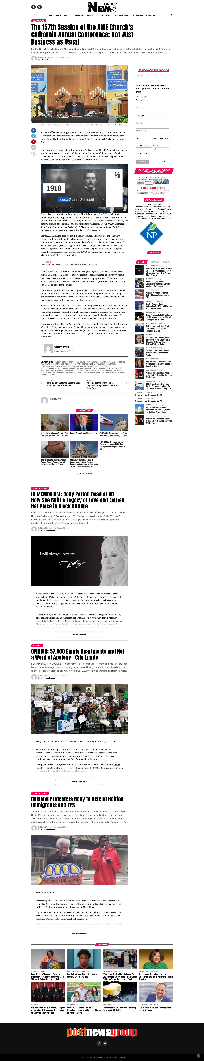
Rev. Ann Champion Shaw (86, 370)
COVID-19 (105, 366)
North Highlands (114, 368)
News (66, 15)
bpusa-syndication (48, 530)
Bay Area (77, 364)
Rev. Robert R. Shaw (93, 372)
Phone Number (141, 153)
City (137, 138)
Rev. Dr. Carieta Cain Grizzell (110, 370)
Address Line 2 (141, 131)
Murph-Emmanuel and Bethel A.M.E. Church (87, 368)
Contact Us (150, 15)
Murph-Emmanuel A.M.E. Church (55, 368)
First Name (140, 108)
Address (139, 123)
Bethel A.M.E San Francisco (94, 364)
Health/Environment (121, 15)
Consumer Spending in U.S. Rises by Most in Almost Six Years (69, 264)
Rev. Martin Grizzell (74, 372)
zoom (53, 374)
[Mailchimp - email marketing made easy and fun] (165, 161)
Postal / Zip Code (142, 146)
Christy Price (46, 60)
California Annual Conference (54, 366)
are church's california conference (56, 364)
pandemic (45, 370)
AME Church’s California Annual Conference (106, 362)
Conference (95, 366)
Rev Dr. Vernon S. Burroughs (62, 370)
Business (90, 15)
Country (156, 146)
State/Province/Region (161, 138)
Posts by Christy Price (63, 351)
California (111, 364)
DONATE (58, 15)
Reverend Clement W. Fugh (113, 372)
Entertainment (77, 15)
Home (51, 15)
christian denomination (79, 366)
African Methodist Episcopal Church (70, 362)
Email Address (142, 100)
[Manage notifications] (198, 1056)
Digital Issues (138, 15)
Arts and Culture (103, 15)
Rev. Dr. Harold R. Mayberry (53, 372)
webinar (45, 374)
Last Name (140, 115)
